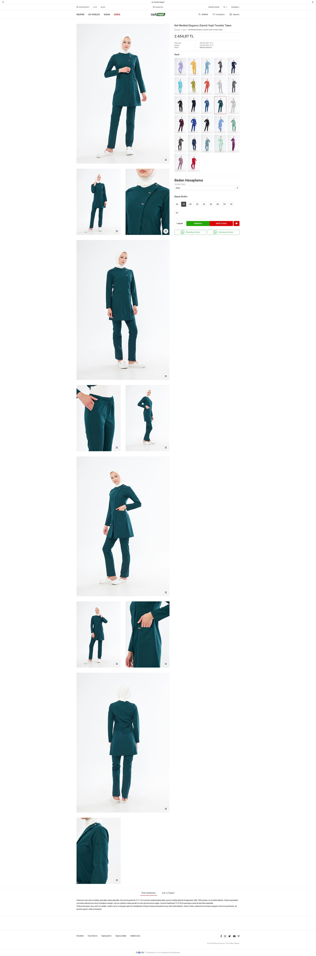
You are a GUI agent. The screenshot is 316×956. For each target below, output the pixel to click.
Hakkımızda (135, 936)
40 (190, 204)
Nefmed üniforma (206, 47)
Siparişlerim (106, 936)
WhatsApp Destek (193, 232)
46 (211, 204)
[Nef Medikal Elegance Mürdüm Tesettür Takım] (180, 124)
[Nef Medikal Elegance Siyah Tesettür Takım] (180, 105)
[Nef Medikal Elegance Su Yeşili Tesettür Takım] (220, 144)
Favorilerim (220, 14)
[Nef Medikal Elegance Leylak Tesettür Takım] (180, 163)
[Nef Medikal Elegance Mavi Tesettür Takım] (220, 124)
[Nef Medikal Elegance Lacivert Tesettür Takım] (194, 105)
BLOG (103, 7)
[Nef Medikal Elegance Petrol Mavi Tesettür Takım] (207, 105)
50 (224, 204)
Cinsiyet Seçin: (180, 184)
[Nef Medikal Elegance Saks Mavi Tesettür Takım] (194, 124)
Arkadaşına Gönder (225, 232)
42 (197, 204)
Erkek (117, 14)
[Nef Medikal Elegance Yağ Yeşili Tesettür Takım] (194, 86)
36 (177, 204)
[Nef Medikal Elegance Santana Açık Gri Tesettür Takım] (233, 105)
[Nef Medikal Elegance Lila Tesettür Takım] (180, 67)
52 (231, 204)
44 (204, 204)
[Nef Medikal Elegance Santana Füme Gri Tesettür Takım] (180, 144)
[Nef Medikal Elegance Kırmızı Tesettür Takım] (194, 163)
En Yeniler (94, 14)
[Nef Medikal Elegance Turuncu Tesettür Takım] (207, 86)
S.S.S (95, 7)
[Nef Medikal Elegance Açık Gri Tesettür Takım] (220, 86)
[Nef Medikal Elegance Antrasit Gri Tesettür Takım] (233, 86)
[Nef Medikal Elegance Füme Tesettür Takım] (220, 67)
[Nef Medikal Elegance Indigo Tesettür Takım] (194, 144)
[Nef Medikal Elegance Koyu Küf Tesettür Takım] (233, 124)
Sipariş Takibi (213, 7)
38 (184, 204)
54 (177, 213)
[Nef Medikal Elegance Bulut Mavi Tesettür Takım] (207, 67)
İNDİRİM (80, 14)
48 (218, 204)
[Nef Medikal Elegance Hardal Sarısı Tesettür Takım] (194, 67)
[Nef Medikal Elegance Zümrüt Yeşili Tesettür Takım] (220, 105)
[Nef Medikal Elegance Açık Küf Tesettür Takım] (207, 144)
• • (158, 2)
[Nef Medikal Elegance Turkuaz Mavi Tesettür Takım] (180, 86)
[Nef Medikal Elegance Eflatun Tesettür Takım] (233, 144)
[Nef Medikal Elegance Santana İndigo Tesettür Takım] (233, 67)
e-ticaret (158, 952)
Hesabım (80, 936)
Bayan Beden (180, 196)
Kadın (107, 14)
